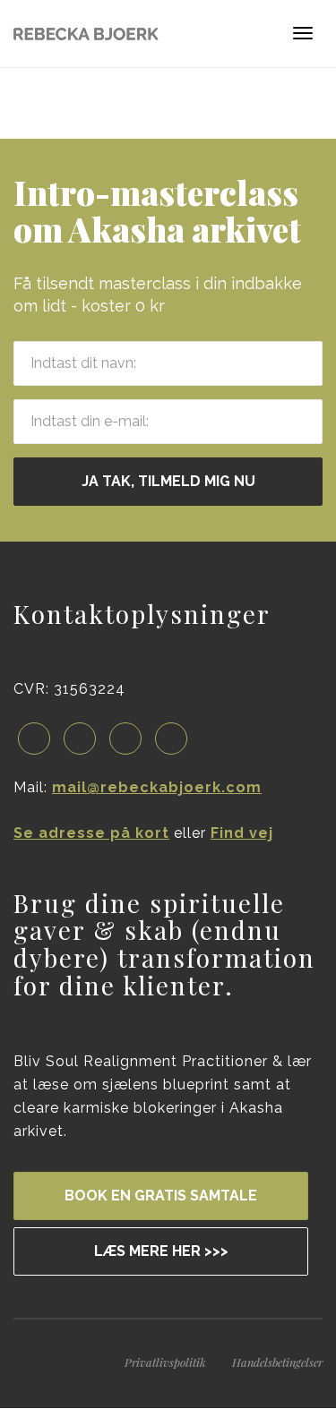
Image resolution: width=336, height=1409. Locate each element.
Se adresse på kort (91, 832)
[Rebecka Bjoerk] (86, 33)
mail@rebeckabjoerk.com (157, 787)
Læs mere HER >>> (161, 1251)
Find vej (242, 832)
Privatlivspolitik (165, 1362)
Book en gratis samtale (161, 1195)
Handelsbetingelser (277, 1362)
